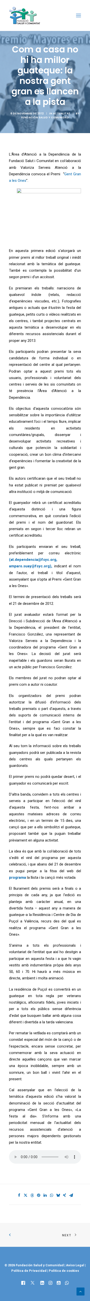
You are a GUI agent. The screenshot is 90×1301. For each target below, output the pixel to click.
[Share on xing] (65, 1195)
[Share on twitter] (25, 1195)
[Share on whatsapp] (51, 1195)
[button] (78, 15)
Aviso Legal (75, 1265)
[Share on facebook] (19, 1195)
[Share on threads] (32, 1195)
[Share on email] (71, 1195)
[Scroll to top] (80, 1291)
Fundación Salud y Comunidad (45, 117)
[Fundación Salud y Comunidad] (25, 15)
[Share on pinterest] (39, 1195)
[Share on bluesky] (58, 1195)
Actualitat (61, 113)
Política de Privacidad (29, 1271)
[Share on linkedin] (45, 1195)
